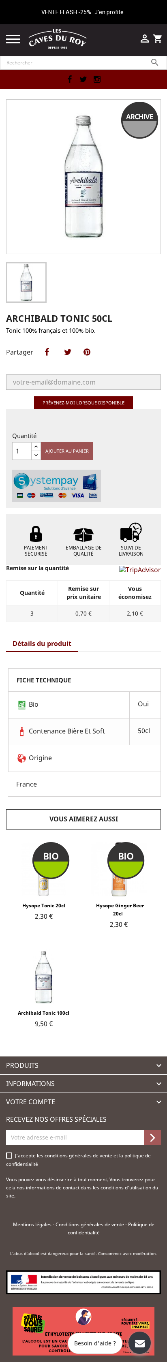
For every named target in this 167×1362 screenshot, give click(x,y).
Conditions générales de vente (90, 1224)
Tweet (66, 361)
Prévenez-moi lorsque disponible (83, 403)
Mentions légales (33, 1224)
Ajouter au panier (67, 451)
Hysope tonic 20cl (43, 905)
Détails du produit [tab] (42, 643)
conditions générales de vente (79, 1155)
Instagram (97, 79)
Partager (44, 361)
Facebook (69, 79)
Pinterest (87, 361)
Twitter (83, 79)
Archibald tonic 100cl (43, 1012)
